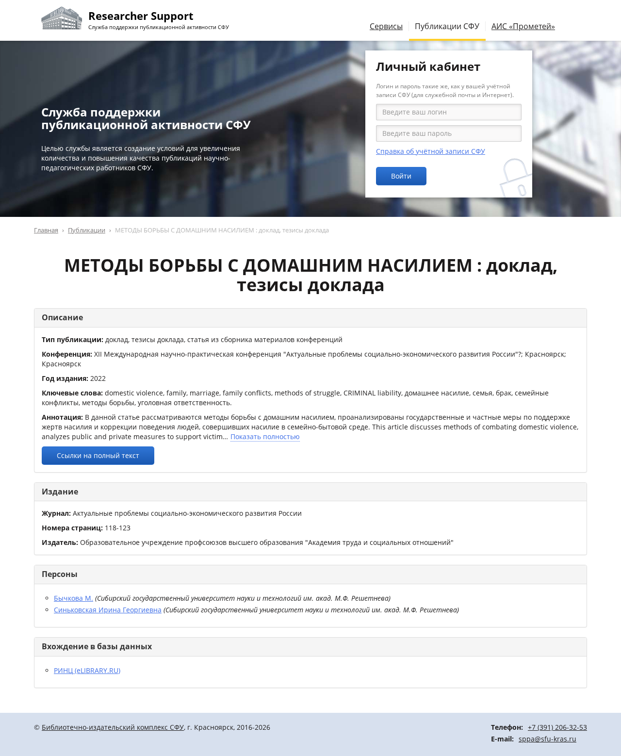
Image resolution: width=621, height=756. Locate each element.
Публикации (86, 230)
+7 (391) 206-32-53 (557, 727)
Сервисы (386, 26)
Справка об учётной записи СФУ (430, 151)
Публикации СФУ (447, 26)
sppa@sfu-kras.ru (547, 738)
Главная (46, 230)
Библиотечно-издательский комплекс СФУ (113, 727)
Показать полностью (265, 436)
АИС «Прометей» (523, 26)
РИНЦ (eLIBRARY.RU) (87, 670)
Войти (401, 176)
